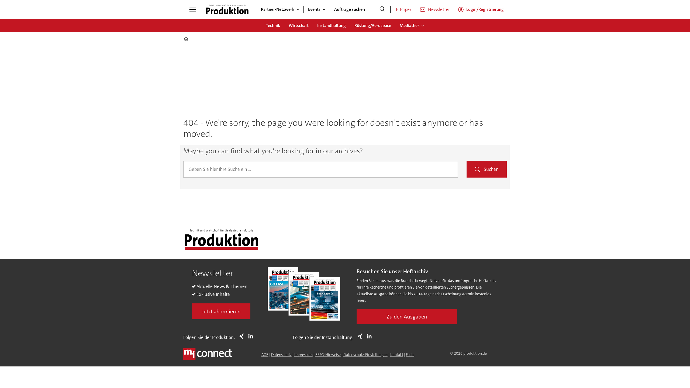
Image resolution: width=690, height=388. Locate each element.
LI (252, 336)
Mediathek (410, 25)
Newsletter (439, 9)
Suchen (491, 169)
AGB (264, 354)
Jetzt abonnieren (221, 311)
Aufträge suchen (349, 9)
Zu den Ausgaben (407, 316)
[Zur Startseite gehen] (227, 9)
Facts (410, 354)
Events (314, 9)
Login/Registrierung (485, 9)
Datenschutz (281, 354)
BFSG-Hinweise (328, 354)
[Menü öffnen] (193, 9)
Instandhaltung (331, 25)
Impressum (303, 354)
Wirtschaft (299, 25)
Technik (273, 25)
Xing (243, 336)
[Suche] (382, 9)
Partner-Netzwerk (277, 9)
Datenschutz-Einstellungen (365, 354)
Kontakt (396, 354)
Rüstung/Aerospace (372, 25)
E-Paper (403, 9)
